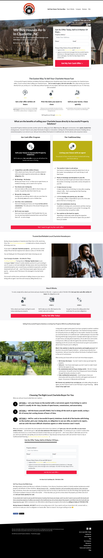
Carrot (38, 534)
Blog (90, 550)
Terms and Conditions (85, 548)
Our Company (79, 23)
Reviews (84, 9)
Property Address (60, 35)
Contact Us (87, 23)
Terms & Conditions (80, 50)
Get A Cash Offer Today (85, 532)
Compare (78, 9)
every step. (58, 115)
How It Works (70, 9)
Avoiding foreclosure (10, 261)
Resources (88, 543)
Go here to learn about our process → (38, 437)
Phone (57, 41)
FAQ (89, 9)
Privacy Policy (68, 50)
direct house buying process (18, 243)
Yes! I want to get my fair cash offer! (51, 227)
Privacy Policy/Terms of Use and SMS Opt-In (68, 48)
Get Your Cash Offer (68, 23)
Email (75, 41)
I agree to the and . (71, 50)
